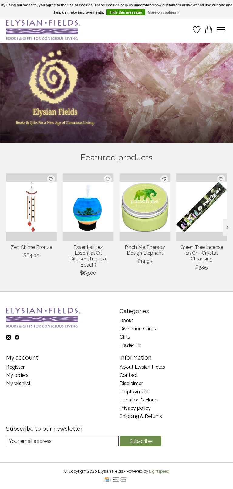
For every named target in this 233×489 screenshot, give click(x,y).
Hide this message (126, 12)
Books (127, 320)
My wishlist (18, 383)
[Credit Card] (107, 480)
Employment (134, 391)
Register (15, 367)
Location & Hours (139, 400)
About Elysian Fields (142, 367)
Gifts (125, 337)
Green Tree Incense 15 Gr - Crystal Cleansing (201, 253)
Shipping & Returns (141, 416)
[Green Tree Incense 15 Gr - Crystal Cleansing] (201, 207)
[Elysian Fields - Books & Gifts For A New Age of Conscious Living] (43, 29)
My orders (17, 375)
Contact (129, 375)
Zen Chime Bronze (31, 247)
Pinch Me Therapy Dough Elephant (145, 250)
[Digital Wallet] (120, 480)
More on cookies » (163, 12)
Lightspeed (159, 471)
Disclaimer (131, 383)
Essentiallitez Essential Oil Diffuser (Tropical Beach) (88, 256)
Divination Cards (138, 329)
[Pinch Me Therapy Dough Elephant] (145, 207)
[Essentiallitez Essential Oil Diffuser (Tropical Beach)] (88, 207)
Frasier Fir (130, 345)
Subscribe (141, 441)
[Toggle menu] (221, 30)
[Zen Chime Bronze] (31, 207)
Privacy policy (135, 408)
